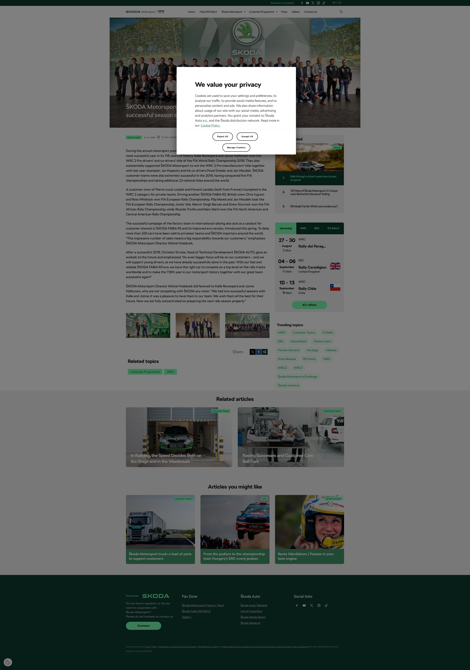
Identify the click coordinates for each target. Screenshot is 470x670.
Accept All (247, 136)
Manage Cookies (236, 147)
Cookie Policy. (210, 125)
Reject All (222, 136)
